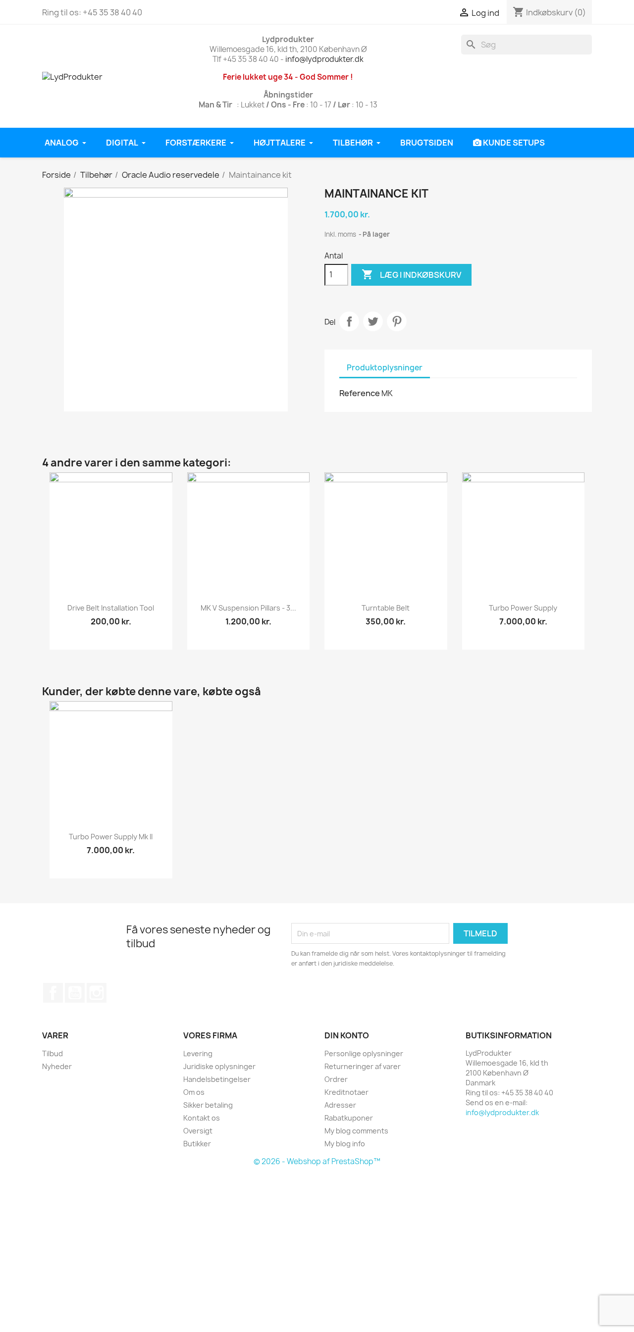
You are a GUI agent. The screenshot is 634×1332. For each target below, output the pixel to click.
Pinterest (397, 321)
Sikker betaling (208, 1105)
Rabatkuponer (348, 1118)
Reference (359, 393)
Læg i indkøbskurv (411, 274)
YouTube (75, 993)
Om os (194, 1092)
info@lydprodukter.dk (324, 59)
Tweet (373, 321)
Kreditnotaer (346, 1092)
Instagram (96, 993)
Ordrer (336, 1079)
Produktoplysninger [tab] (385, 367)
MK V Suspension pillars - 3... (248, 608)
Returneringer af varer (362, 1066)
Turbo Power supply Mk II (111, 836)
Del (349, 321)
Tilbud (52, 1053)
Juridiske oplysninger (219, 1066)
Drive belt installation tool (110, 608)
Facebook (53, 993)
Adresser (340, 1105)
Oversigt (197, 1130)
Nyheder (57, 1066)
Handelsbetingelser (217, 1079)
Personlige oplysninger (363, 1053)
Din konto (346, 1035)
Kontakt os (201, 1118)
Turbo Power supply (523, 608)
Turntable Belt (386, 608)
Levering (197, 1053)
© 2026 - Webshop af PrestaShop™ (317, 1161)
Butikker (197, 1143)
